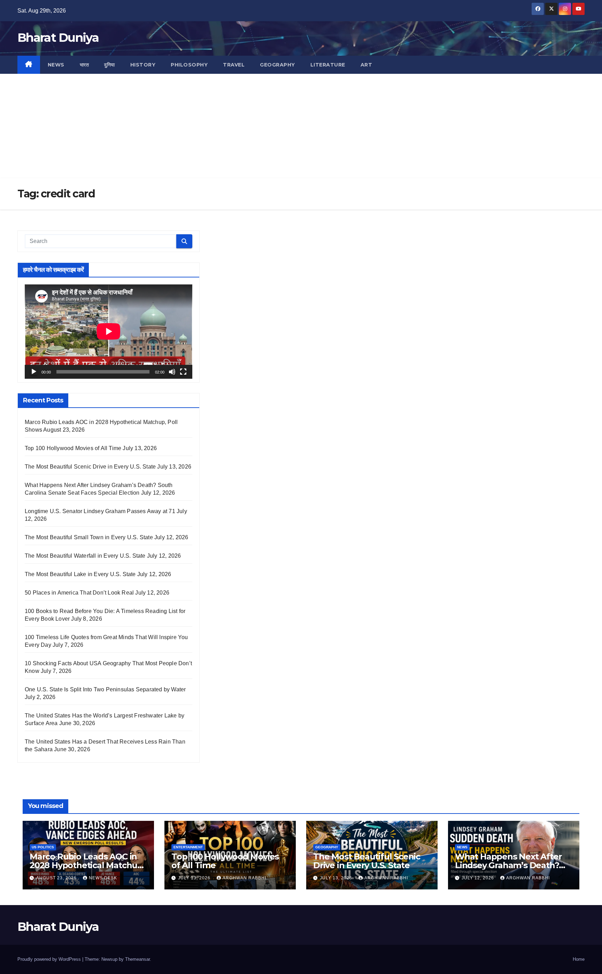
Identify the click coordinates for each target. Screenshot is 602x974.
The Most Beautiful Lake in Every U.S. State (80, 574)
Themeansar (137, 959)
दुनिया (109, 65)
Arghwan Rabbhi (244, 877)
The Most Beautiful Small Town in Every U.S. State (89, 537)
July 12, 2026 (478, 877)
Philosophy (189, 65)
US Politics (43, 847)
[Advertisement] (301, 126)
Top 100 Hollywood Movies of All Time (73, 448)
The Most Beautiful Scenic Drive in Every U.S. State (90, 467)
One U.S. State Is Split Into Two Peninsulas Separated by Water (105, 689)
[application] (108, 331)
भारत (84, 65)
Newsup (109, 959)
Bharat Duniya (58, 37)
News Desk (103, 877)
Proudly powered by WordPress (49, 959)
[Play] (33, 371)
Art (366, 65)
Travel (234, 65)
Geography (277, 65)
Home (579, 959)
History (143, 65)
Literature (327, 65)
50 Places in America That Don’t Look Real (79, 593)
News (56, 65)
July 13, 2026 (195, 877)
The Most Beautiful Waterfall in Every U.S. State (85, 556)
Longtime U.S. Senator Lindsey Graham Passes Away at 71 (100, 511)
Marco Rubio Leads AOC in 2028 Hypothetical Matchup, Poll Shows (87, 865)
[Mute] (172, 371)
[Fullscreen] (183, 371)
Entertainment (188, 847)
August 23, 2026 (57, 877)
